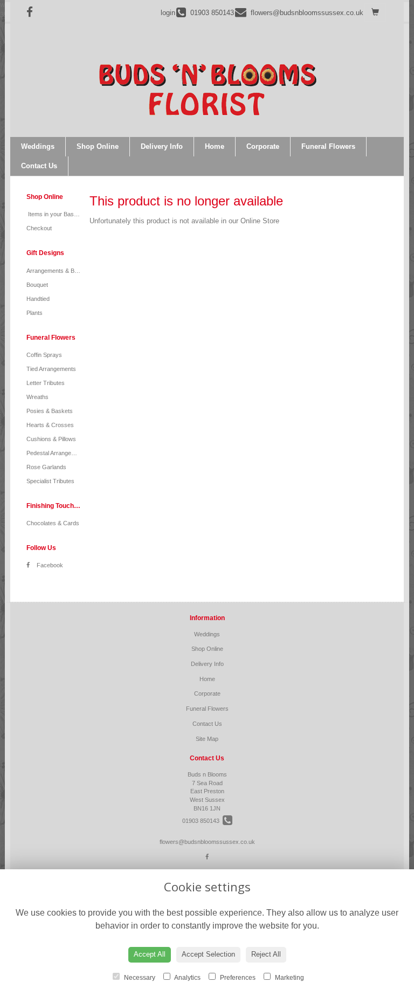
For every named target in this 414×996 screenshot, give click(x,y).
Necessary (138, 977)
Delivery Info (162, 146)
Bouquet (37, 284)
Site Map (207, 739)
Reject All (266, 954)
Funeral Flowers (328, 146)
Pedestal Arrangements (56, 453)
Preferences (237, 977)
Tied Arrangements (51, 369)
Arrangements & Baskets (59, 270)
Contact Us (39, 166)
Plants (34, 313)
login (168, 13)
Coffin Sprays (44, 355)
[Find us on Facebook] (32, 12)
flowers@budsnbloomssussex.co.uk (207, 842)
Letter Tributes (45, 383)
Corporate (262, 146)
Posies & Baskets (49, 411)
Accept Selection (208, 954)
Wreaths (37, 397)
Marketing (288, 977)
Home (214, 146)
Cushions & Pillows (51, 439)
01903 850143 (202, 821)
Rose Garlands (46, 467)
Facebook (49, 565)
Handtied (38, 299)
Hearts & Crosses (50, 425)
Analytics (187, 977)
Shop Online (98, 146)
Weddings (37, 146)
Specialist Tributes (50, 481)
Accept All (149, 954)
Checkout (39, 228)
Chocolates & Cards (52, 523)
